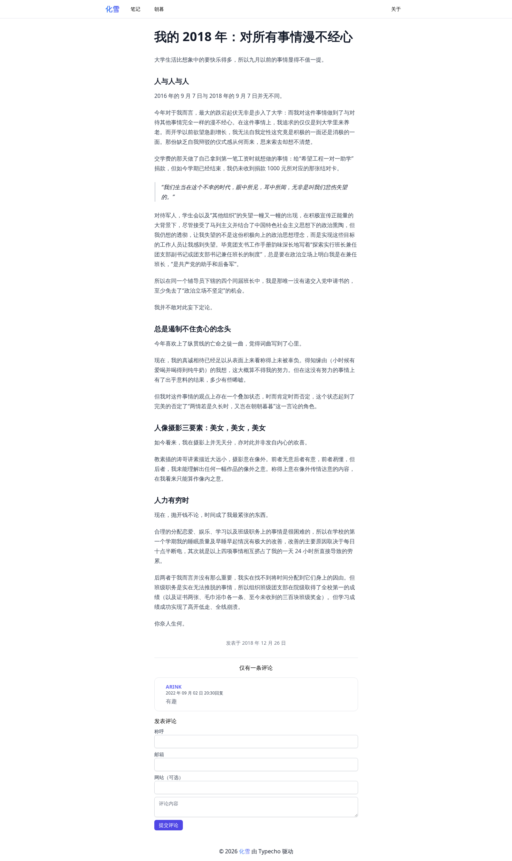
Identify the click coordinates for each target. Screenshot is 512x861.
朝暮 (159, 9)
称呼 (159, 731)
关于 (396, 9)
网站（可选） (169, 777)
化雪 (112, 9)
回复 (219, 693)
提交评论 (168, 825)
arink (174, 686)
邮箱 (159, 754)
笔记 (135, 9)
